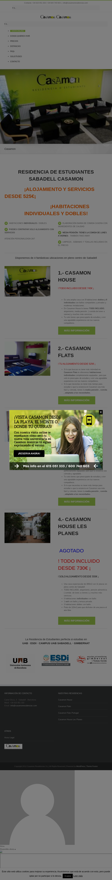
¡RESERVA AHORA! (29, 453)
